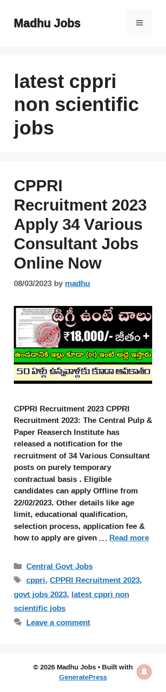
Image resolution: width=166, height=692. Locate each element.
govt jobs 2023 (40, 594)
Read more (129, 537)
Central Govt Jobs (59, 566)
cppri (35, 579)
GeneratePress (83, 677)
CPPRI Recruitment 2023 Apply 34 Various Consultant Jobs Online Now (80, 224)
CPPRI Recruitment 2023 (95, 579)
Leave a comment (58, 622)
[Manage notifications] (144, 671)
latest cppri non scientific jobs (71, 601)
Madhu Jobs (47, 23)
